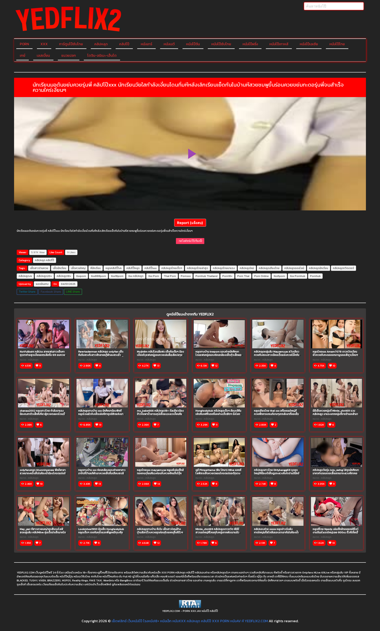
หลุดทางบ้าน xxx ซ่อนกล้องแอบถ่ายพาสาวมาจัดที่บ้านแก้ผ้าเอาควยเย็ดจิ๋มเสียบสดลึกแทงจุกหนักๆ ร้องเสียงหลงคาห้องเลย (102, 473)
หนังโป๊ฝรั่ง (250, 44)
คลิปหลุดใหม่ (247, 268)
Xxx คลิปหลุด (135, 276)
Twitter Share (27, 291)
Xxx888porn (98, 276)
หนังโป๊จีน (193, 44)
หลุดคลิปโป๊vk (114, 268)
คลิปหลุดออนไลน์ (294, 268)
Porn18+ (227, 276)
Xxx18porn (117, 276)
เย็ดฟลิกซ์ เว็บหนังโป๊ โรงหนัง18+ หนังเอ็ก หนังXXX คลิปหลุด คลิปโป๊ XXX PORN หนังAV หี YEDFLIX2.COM (190, 621)
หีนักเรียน (95, 268)
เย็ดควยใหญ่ (78, 268)
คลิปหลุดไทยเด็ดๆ (171, 268)
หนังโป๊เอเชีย (309, 44)
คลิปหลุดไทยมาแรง (224, 268)
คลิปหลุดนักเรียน (318, 268)
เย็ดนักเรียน (59, 268)
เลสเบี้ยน (43, 55)
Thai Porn (170, 276)
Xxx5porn (279, 276)
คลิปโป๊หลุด (133, 268)
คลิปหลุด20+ (44, 276)
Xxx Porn (153, 276)
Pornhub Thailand (206, 276)
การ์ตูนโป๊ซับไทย (71, 44)
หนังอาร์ (146, 44)
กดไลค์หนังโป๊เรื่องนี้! (190, 240)
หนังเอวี (169, 44)
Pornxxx (186, 276)
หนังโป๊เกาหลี (278, 44)
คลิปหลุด (101, 44)
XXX (44, 44)
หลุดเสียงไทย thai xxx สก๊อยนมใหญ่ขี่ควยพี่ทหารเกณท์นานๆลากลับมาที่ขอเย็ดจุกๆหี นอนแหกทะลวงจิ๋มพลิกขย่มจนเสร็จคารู (277, 416)
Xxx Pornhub (297, 276)
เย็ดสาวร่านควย (39, 268)
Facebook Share (51, 291)
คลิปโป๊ (124, 44)
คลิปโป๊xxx (150, 268)
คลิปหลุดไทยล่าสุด (197, 268)
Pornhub (315, 276)
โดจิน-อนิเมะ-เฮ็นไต (102, 55)
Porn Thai (243, 276)
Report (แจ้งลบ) (190, 223)
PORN (24, 44)
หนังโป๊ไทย (337, 44)
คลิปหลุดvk (25, 276)
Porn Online (261, 276)
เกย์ (22, 55)
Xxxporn (81, 276)
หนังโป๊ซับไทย (221, 44)
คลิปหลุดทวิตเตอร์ (343, 268)
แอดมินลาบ (42, 284)
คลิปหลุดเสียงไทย (269, 268)
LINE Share (73, 291)
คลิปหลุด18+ (64, 276)
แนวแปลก (68, 55)
